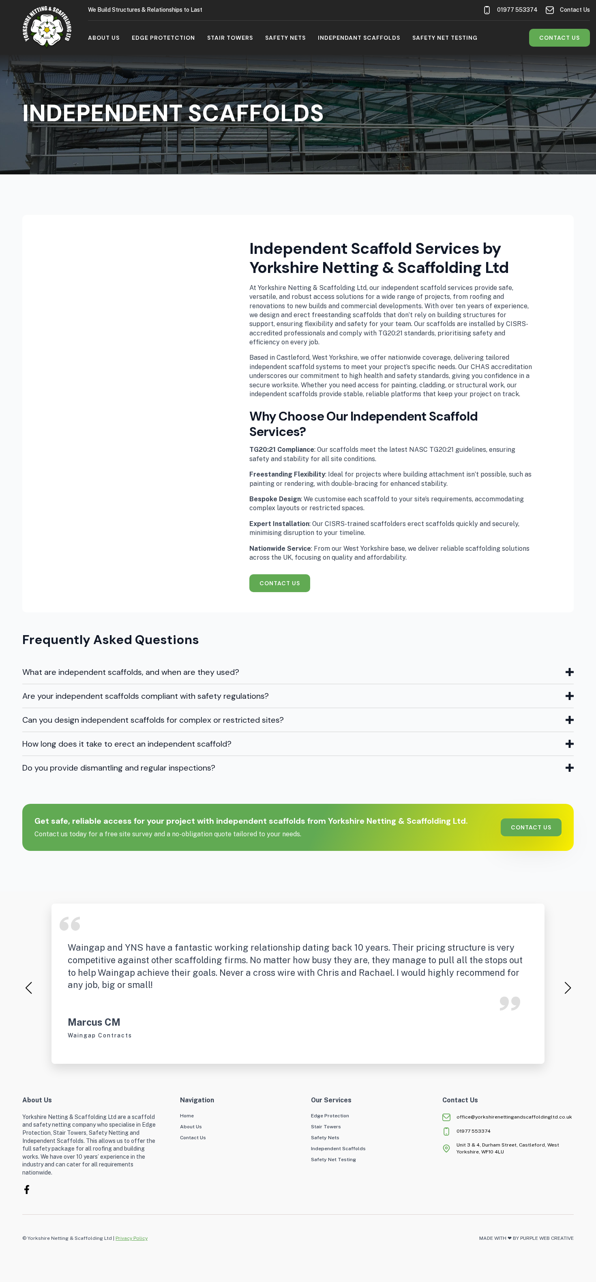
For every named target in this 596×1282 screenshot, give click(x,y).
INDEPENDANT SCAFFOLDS (359, 37)
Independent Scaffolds (338, 1148)
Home (187, 1116)
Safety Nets (325, 1137)
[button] (28, 988)
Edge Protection (330, 1116)
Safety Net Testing (333, 1159)
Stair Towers (326, 1127)
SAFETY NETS (285, 37)
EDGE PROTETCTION (163, 37)
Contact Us (193, 1137)
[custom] (26, 1189)
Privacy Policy (132, 1238)
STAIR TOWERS (230, 37)
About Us (104, 37)
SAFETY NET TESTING (445, 37)
